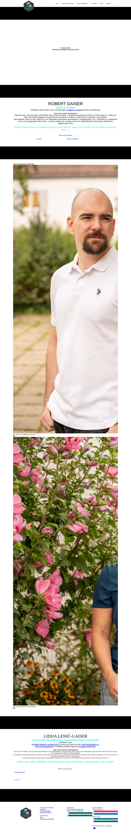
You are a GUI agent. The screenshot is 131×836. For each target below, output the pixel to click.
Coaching (94, 3)
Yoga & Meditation (82, 3)
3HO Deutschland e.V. (90, 744)
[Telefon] (68, 815)
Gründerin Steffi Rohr (87, 746)
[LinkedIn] (94, 814)
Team (101, 3)
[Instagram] (94, 811)
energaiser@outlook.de (76, 809)
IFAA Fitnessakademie (44, 746)
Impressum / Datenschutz (47, 819)
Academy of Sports (74, 110)
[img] (28, 6)
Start (57, 3)
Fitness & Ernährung (67, 3)
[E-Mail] (68, 813)
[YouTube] (94, 828)
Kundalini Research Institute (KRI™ (46, 744)
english (109, 3)
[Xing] (93, 821)
